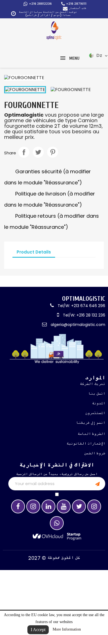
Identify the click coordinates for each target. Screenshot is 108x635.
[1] (97, 483)
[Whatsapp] (57, 523)
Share (23, 152)
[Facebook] (18, 506)
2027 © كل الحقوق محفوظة (54, 557)
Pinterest (52, 152)
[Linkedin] (48, 506)
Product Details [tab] (34, 252)
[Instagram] (33, 506)
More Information (67, 629)
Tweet (38, 152)
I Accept (38, 629)
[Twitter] (79, 506)
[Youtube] (64, 506)
